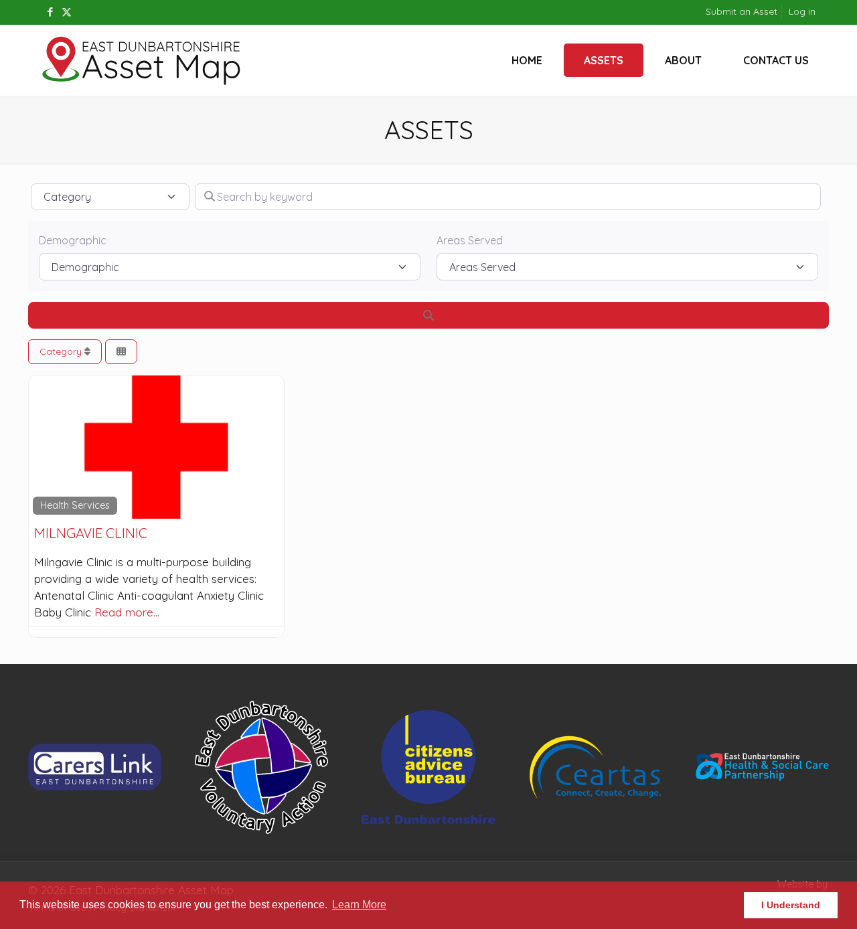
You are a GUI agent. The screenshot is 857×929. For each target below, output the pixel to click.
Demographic (72, 240)
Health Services (75, 505)
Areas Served (470, 240)
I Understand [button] (790, 905)
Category (62, 351)
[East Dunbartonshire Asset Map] (142, 60)
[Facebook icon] (50, 11)
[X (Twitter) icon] (67, 11)
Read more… (126, 612)
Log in (802, 11)
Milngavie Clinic (90, 533)
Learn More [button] (359, 904)
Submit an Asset (741, 11)
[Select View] (121, 351)
